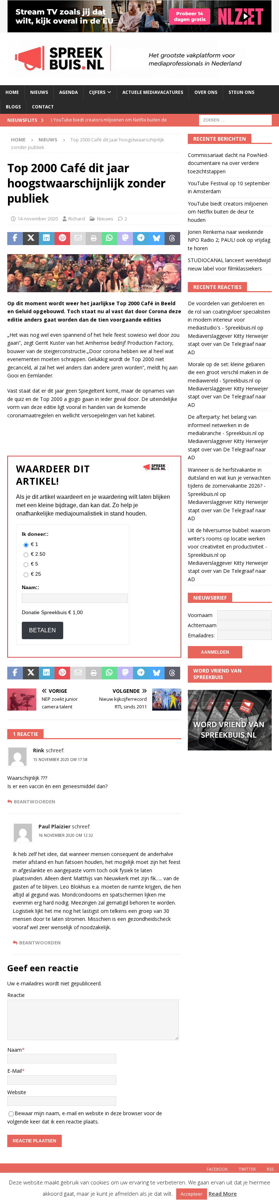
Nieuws (39, 92)
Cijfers (97, 92)
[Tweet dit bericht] (31, 238)
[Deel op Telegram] (141, 238)
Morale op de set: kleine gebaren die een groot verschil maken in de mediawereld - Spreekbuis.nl (228, 372)
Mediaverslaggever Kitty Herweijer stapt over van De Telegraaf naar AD (228, 344)
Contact (43, 107)
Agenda (68, 92)
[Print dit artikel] (93, 238)
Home (12, 92)
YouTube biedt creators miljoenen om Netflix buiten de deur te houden (228, 211)
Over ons (205, 92)
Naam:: (30, 587)
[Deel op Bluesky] (157, 238)
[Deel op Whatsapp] (109, 238)
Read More (223, 1193)
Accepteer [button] (192, 1194)
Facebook (217, 1169)
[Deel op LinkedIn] (46, 238)
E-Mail (14, 1070)
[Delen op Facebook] (15, 238)
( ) (109, 126)
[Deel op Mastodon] (125, 238)
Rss (270, 1169)
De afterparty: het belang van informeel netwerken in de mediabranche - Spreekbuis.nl (222, 424)
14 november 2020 (37, 218)
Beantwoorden (34, 801)
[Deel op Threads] (172, 238)
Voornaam (200, 615)
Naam (14, 1049)
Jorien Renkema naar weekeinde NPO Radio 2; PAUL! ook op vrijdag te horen (229, 240)
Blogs (13, 107)
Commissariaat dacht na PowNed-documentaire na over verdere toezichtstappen (228, 163)
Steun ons (241, 92)
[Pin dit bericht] (62, 238)
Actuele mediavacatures (152, 92)
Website (16, 1092)
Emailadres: (201, 635)
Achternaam (202, 625)
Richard (76, 218)
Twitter (247, 1169)
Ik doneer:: (35, 534)
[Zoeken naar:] (235, 119)
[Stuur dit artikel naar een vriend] (78, 238)
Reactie (16, 995)
